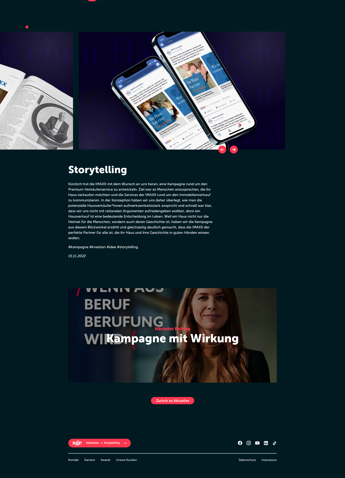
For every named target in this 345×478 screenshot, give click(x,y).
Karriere (89, 460)
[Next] (234, 150)
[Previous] (222, 150)
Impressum (269, 460)
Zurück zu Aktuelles (172, 400)
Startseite (92, 443)
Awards (105, 460)
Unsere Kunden (126, 460)
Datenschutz (247, 460)
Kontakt (73, 460)
